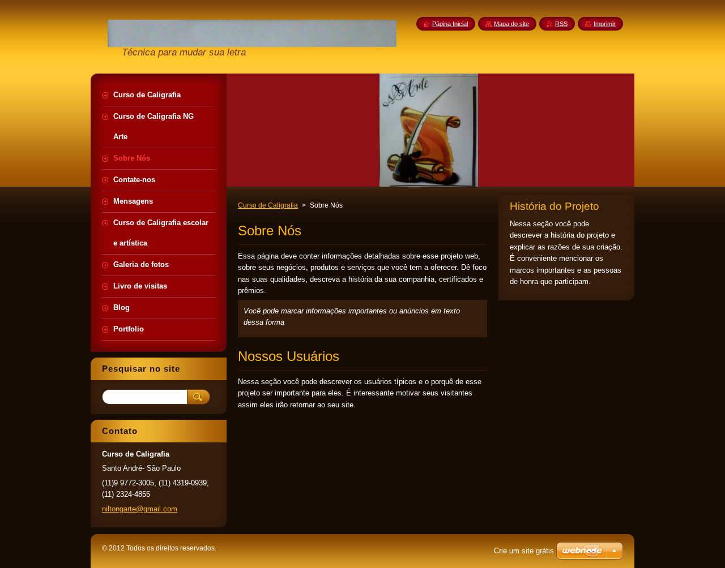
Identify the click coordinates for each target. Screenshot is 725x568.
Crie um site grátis (524, 551)
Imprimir (605, 23)
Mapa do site (511, 23)
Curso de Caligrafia (268, 205)
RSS (561, 23)
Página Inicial (450, 23)
